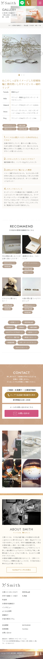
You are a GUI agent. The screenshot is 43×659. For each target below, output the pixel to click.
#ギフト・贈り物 (13, 337)
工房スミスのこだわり (10, 592)
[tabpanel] (21, 53)
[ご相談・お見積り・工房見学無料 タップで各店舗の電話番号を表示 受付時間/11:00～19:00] (28, 3)
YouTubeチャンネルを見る (21, 570)
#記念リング (32, 332)
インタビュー (6, 607)
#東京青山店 (23, 129)
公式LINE (22, 3)
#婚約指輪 (22, 125)
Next (41, 53)
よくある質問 (6, 611)
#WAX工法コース (9, 125)
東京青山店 (26, 592)
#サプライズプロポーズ (14, 332)
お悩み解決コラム (8, 619)
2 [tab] (21, 75)
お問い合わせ (24, 413)
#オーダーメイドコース (28, 342)
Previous (2, 53)
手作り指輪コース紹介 (10, 596)
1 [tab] (19, 75)
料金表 (4, 599)
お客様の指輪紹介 (8, 603)
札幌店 (24, 596)
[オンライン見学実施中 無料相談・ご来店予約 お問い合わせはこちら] (34, 3)
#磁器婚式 (9, 327)
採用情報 (5, 629)
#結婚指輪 (34, 129)
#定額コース (14, 322)
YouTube (25, 629)
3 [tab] (23, 75)
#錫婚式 (21, 327)
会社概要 (5, 625)
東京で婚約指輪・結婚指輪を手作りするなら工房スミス (22, 653)
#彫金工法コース (9, 129)
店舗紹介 (5, 615)
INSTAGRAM (26, 625)
